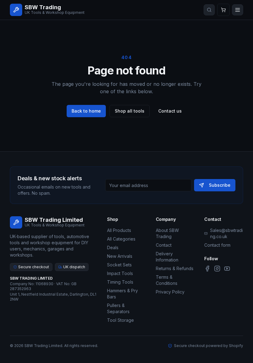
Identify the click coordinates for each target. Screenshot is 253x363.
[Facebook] (207, 268)
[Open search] (209, 9)
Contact (164, 245)
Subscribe (219, 185)
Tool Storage (120, 320)
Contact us (170, 111)
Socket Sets (119, 264)
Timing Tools (120, 282)
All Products (119, 230)
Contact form (217, 245)
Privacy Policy (170, 291)
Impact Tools (120, 273)
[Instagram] (217, 268)
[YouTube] (227, 268)
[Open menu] (237, 9)
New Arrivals (119, 256)
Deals (112, 247)
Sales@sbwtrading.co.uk (226, 233)
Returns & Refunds (174, 268)
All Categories (121, 238)
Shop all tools (129, 111)
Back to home (86, 111)
